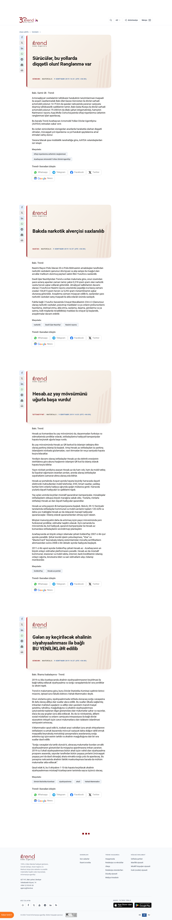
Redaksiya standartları (114, 870)
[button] (22, 37)
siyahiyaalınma (65, 782)
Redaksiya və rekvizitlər (114, 863)
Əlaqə (107, 866)
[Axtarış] (110, 20)
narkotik (37, 325)
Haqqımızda (110, 859)
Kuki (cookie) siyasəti (139, 870)
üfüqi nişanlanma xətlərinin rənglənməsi (50, 154)
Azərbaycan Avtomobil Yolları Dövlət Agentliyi (52, 159)
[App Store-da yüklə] (123, 905)
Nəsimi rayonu (71, 325)
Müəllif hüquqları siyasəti (140, 866)
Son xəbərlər (84, 859)
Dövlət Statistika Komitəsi (44, 782)
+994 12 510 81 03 (27, 885)
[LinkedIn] (50, 905)
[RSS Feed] (56, 905)
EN (140, 915)
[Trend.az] (28, 20)
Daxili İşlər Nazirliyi (53, 325)
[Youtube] (39, 905)
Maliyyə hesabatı (111, 877)
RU (149, 915)
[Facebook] (28, 905)
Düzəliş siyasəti (111, 874)
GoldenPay (38, 571)
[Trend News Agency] (28, 857)
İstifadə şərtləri (137, 859)
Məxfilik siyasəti (137, 863)
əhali (78, 782)
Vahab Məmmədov (92, 782)
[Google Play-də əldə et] (142, 905)
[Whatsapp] (23, 905)
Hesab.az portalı (54, 571)
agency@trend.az (27, 888)
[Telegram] (45, 905)
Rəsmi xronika (85, 863)
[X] (34, 905)
